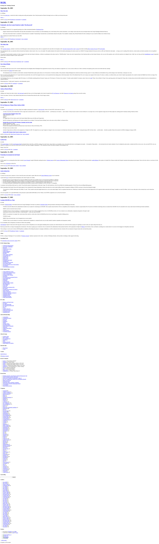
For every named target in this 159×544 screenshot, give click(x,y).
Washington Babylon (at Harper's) (9, 292)
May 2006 (5, 514)
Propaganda (5, 454)
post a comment (24, 39)
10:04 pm (6, 99)
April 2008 (5, 489)
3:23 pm (5, 39)
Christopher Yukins (44, 204)
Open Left (5, 286)
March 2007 (5, 503)
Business (4, 399)
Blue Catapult (5, 337)
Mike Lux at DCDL (7, 380)
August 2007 (5, 497)
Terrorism (5, 467)
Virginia (4, 471)
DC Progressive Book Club (8, 305)
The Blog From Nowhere (8, 262)
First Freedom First (6, 278)
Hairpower (5, 366)
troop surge (5, 469)
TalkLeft (4, 329)
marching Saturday (6, 48)
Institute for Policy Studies (8, 282)
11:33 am (6, 194)
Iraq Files (5, 253)
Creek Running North (17, 144)
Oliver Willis (5, 285)
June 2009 (5, 482)
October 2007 (5, 495)
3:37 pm (5, 231)
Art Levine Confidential (7, 246)
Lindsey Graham (6, 439)
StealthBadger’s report (149, 54)
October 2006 (5, 508)
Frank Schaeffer (6, 281)
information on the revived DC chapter (9, 240)
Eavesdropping (6, 410)
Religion (4, 455)
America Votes (6, 336)
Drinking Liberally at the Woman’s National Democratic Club (15, 375)
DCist (4, 307)
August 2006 (5, 511)
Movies (4, 447)
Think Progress (6, 330)
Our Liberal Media (5, 64)
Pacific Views (5, 257)
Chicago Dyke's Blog (7, 248)
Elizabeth (5, 362)
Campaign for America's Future (9, 272)
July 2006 (5, 512)
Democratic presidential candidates (10, 407)
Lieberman (5, 438)
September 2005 (6, 523)
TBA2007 (5, 466)
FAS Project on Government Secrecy (10, 277)
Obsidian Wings (6, 323)
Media (4, 443)
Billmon (83, 226)
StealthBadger (6, 261)
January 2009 (5, 484)
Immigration (5, 427)
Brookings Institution (7, 397)
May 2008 (5, 488)
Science (4, 458)
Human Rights (6, 426)
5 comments (26, 61)
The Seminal (5, 265)
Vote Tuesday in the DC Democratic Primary (12, 383)
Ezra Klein (5, 276)
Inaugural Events (6, 381)
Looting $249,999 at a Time (7, 200)
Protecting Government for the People (10, 154)
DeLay (4, 406)
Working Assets (50, 160)
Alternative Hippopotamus (8, 245)
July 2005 (5, 525)
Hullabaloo (5, 321)
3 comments (21, 99)
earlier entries (4, 540)
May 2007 (5, 501)
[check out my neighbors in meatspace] (5, 538)
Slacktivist (5, 327)
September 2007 (6, 496)
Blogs (4, 395)
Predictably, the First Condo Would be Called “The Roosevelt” (16, 25)
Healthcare (5, 424)
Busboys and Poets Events (8, 302)
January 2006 (5, 518)
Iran (4, 432)
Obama (4, 450)
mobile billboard (95, 160)
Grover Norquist (27, 160)
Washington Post (39, 29)
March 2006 (5, 516)
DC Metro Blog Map (7, 304)
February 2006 (6, 517)
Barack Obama (6, 394)
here (7, 177)
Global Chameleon (6, 251)
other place (7, 15)
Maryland (5, 442)
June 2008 (5, 487)
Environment (18, 19)
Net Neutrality (6, 448)
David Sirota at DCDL (7, 385)
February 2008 (6, 492)
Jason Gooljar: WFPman (8, 254)
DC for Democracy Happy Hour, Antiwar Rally (12, 105)
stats (4, 464)
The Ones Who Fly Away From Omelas (11, 264)
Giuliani (4, 420)
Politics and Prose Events (8, 310)
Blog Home (5, 347)
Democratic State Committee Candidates (11, 382)
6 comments (23, 19)
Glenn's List (5, 250)
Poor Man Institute (6, 324)
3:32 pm (5, 19)
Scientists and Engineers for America (10, 289)
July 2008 (5, 486)
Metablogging (5, 444)
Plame (4, 453)
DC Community (14, 83)
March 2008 (5, 491)
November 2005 (6, 521)
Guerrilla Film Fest (6, 308)
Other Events (13, 61)
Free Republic (102, 48)
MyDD (4, 322)
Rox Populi (5, 288)
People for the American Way (9, 287)
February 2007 (6, 504)
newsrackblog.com (6, 255)
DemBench (5, 339)
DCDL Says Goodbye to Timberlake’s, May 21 (12, 378)
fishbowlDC (5, 279)
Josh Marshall (3, 224)
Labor (4, 437)
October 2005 (5, 522)
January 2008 (5, 493)
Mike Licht (5, 369)
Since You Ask (4, 11)
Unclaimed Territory (7, 331)
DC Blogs (5, 303)
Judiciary (5, 435)
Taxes (4, 465)
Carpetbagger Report (7, 318)
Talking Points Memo (7, 328)
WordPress (10, 531)
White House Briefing (7, 297)
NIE (4, 449)
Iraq (22, 61)
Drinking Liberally (25, 235)
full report (8, 163)
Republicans (12, 19)
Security (4, 459)
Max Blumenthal (6, 283)
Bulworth (5, 247)
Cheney (4, 400)
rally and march (21, 93)
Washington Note (6, 295)
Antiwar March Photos (6, 88)
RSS (13, 532)
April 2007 (5, 502)
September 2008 (6, 485)
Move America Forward (92, 48)
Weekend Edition (8, 204)
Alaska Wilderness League (46, 175)
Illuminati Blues (6, 252)
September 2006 (6, 510)
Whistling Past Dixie (7, 296)
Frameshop (5, 280)
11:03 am (6, 149)
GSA (4, 423)
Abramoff (5, 390)
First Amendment (6, 415)
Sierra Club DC (6, 290)
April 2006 (5, 515)
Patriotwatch (5, 259)
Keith (4, 360)
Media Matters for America (8, 343)
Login (4, 349)
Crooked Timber (5, 144)
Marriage (5, 440)
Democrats (5, 408)
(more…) (2, 17)
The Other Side (4, 44)
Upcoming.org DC (6, 311)
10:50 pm (6, 61)
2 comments (15, 149)
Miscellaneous (6, 446)
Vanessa (4, 365)
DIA (4, 409)
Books (4, 396)
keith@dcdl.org (3, 354)
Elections (18, 134)
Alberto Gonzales (6, 391)
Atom (17, 532)
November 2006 (6, 507)
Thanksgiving (5, 468)
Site (11, 149)
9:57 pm (5, 165)
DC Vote (4, 306)
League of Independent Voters (62, 160)
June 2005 (5, 526)
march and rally (41, 109)
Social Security (6, 462)
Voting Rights (5, 472)
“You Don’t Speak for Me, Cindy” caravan (70, 48)
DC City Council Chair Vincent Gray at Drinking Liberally (14, 379)
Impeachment (5, 428)
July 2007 (5, 498)
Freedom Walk (6, 417)
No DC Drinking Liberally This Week (10, 376)
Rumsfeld (5, 457)
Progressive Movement (7, 260)
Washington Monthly (7, 293)
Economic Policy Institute (8, 275)
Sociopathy (5, 463)
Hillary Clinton (6, 425)
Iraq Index (5, 434)
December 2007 (6, 494)
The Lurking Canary (7, 263)
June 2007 (5, 499)
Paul (4, 367)
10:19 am (6, 134)
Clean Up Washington (7, 273)
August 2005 (5, 524)
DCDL (3, 2)
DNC (4, 340)
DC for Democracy (56, 93)
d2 (3, 368)
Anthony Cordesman (7, 392)
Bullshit (4, 398)
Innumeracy (5, 430)
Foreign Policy (6, 416)
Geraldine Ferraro (6, 419)
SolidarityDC (5, 370)
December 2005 (6, 520)
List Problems (5, 384)
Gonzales (5, 421)
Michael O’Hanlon (6, 445)
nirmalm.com (5, 256)
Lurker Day (3, 139)
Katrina (17, 165)
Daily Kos (5, 319)
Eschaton (5, 320)
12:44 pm (6, 83)
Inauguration (5, 429)
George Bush (5, 418)
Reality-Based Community (8, 325)
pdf (91, 78)
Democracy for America (68, 93)
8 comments (20, 83)
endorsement (5, 413)
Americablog (5, 317)
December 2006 (6, 506)
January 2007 (5, 505)
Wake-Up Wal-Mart (7, 291)
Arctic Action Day (5, 171)
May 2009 (5, 483)
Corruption (5, 401)
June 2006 (5, 513)
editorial (10, 70)
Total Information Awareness (8, 266)
